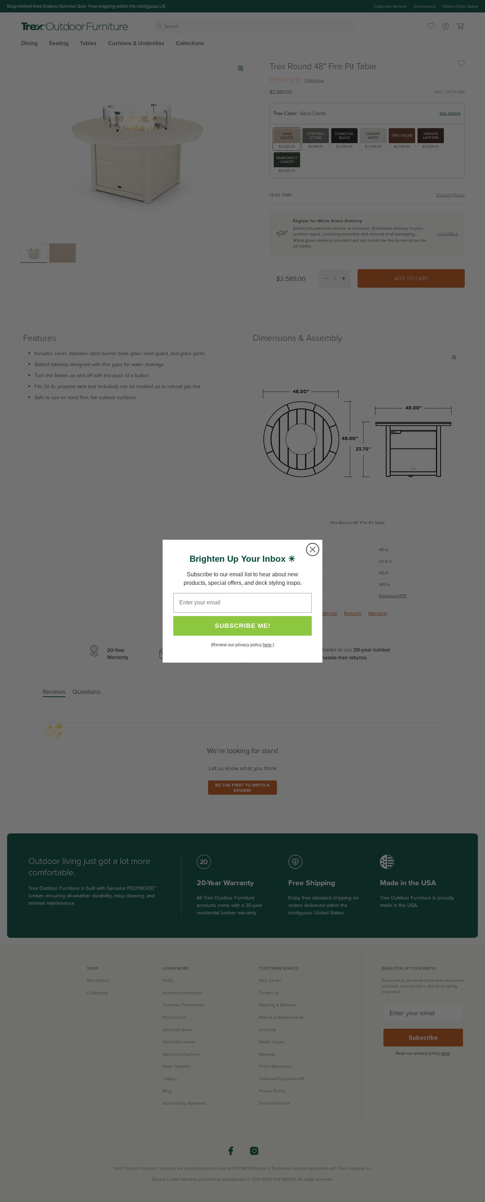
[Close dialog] (312, 549)
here (267, 644)
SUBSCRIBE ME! (243, 625)
